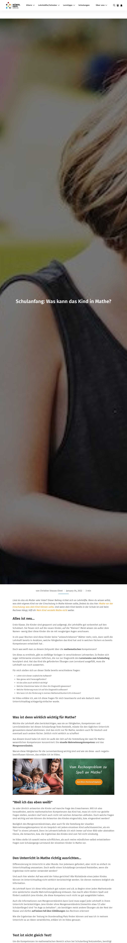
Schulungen (84, 5)
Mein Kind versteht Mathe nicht (52, 610)
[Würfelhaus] (13, 5)
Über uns (100, 5)
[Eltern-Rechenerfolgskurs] (63, 794)
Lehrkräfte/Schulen (47, 5)
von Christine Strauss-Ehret (49, 590)
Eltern (29, 5)
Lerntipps (67, 5)
